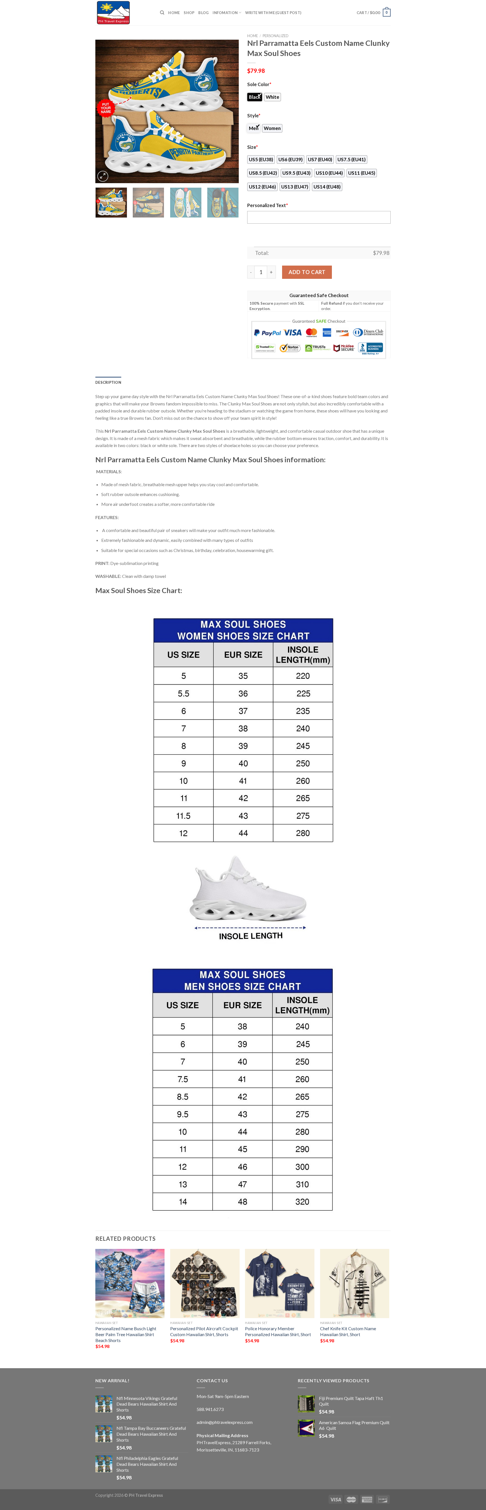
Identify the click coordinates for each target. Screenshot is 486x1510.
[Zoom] (102, 176)
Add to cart (307, 272)
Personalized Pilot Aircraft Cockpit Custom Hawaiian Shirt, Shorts (204, 1331)
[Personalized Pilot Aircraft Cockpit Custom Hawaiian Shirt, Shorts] (205, 1283)
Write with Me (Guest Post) (273, 12)
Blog (203, 12)
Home (174, 12)
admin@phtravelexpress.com (225, 1422)
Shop (189, 12)
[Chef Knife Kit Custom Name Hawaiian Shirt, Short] (355, 1283)
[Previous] (105, 111)
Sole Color (259, 84)
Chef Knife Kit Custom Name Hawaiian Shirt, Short (348, 1331)
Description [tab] (108, 382)
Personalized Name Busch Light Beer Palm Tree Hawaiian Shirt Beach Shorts (125, 1334)
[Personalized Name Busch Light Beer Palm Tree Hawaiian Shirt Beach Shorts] (130, 1283)
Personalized (276, 35)
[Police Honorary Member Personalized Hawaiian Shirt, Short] (279, 1283)
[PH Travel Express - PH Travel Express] (123, 12)
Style (253, 115)
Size (252, 147)
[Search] (162, 12)
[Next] (229, 111)
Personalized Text (267, 205)
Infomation (225, 12)
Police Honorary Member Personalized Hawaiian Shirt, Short (278, 1331)
